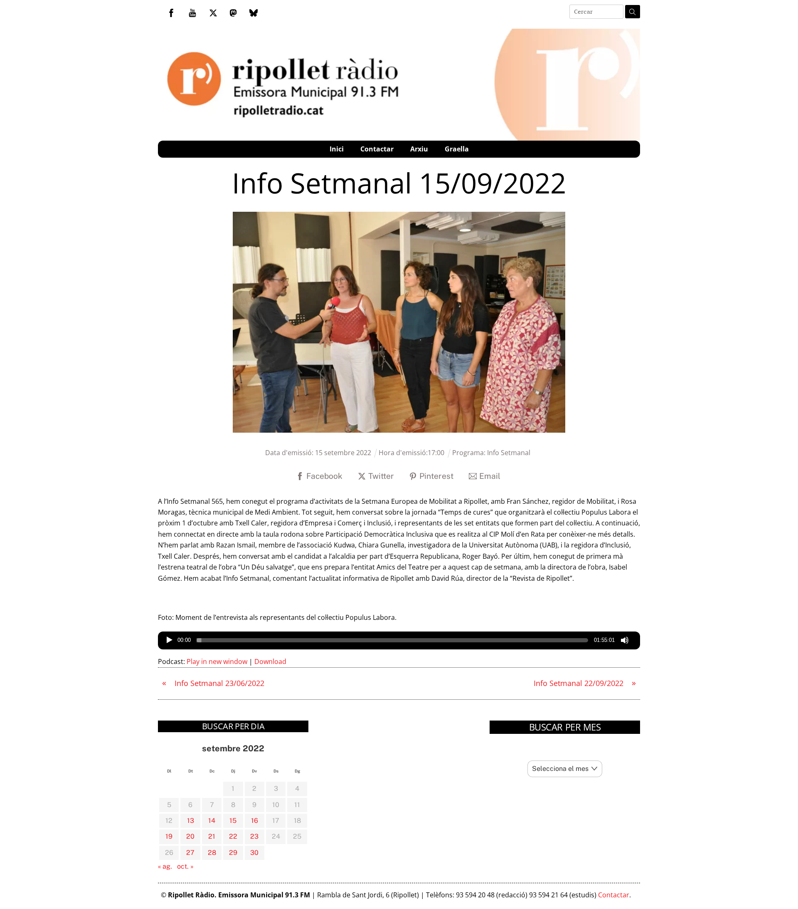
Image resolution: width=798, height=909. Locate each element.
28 (212, 853)
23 (254, 836)
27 (190, 853)
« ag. (165, 866)
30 (254, 853)
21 (211, 836)
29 (233, 853)
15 (232, 821)
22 (233, 836)
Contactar (377, 149)
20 (190, 836)
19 (168, 836)
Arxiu (419, 149)
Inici (337, 149)
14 (211, 821)
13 (190, 821)
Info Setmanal (508, 452)
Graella (457, 149)
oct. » (185, 866)
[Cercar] (632, 11)
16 (254, 821)
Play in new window (217, 661)
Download (270, 661)
